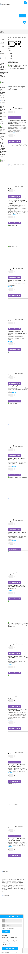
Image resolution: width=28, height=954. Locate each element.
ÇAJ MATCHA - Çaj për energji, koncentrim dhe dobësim (3, 150)
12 (11, 52)
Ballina (1, 31)
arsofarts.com (20, 904)
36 (11, 55)
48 (11, 57)
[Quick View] (10, 109)
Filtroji (2, 46)
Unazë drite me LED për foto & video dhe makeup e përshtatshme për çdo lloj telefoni (4, 70)
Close (26, 2)
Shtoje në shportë (14, 117)
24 (11, 54)
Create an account (10, 948)
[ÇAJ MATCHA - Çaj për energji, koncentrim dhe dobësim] (3, 135)
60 (11, 58)
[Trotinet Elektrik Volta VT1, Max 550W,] (3, 84)
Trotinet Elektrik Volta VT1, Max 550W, (2, 90)
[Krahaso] (8, 109)
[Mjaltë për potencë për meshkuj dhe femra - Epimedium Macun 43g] (3, 102)
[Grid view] (17, 47)
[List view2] (11, 47)
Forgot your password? (8, 928)
